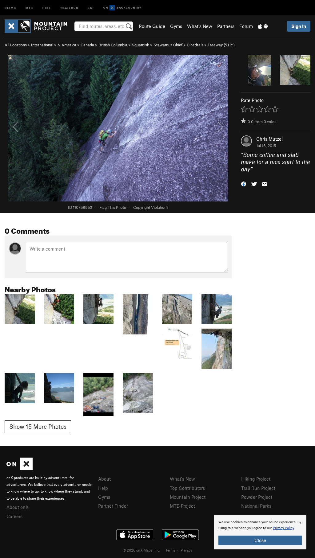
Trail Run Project (258, 488)
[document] (260, 532)
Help (103, 488)
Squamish (140, 44)
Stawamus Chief (168, 44)
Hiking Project (255, 479)
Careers (14, 516)
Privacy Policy (283, 528)
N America (67, 44)
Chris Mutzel (269, 139)
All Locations (16, 44)
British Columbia (112, 44)
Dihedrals (195, 44)
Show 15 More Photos (37, 426)
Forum (246, 26)
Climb (10, 8)
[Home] (39, 26)
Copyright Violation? (150, 207)
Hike (46, 8)
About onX (17, 507)
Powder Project (256, 497)
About (104, 479)
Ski (91, 8)
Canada (87, 44)
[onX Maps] (19, 468)
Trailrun (69, 8)
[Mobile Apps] (263, 26)
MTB (29, 8)
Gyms (176, 26)
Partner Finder (113, 506)
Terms (170, 550)
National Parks (256, 506)
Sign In (298, 26)
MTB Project (182, 506)
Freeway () (221, 44)
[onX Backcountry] (122, 8)
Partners (225, 26)
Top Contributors (187, 488)
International (42, 44)
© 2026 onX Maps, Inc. (141, 550)
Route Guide (152, 26)
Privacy (186, 550)
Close (260, 540)
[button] (243, 183)
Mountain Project (187, 497)
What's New (199, 26)
